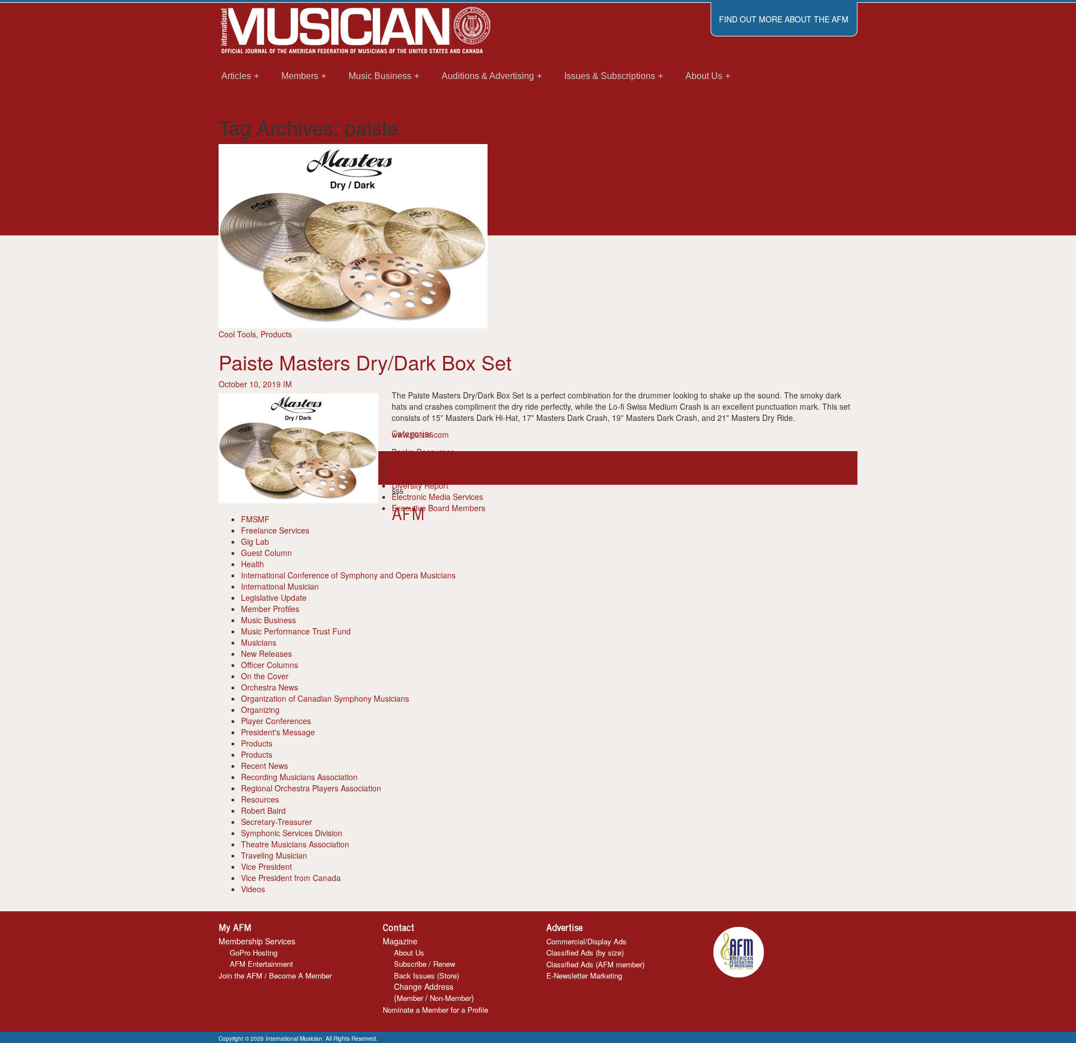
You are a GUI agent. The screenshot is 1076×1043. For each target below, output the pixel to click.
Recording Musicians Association (299, 776)
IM (287, 384)
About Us (409, 952)
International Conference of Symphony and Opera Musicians (348, 575)
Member (410, 998)
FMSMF (255, 519)
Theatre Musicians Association (295, 844)
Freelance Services (275, 530)
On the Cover (265, 676)
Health (252, 563)
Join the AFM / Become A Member (275, 975)
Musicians (258, 642)
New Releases (266, 653)
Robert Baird (263, 810)
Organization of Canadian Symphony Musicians (325, 698)
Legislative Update (274, 597)
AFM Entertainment (261, 963)
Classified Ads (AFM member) (595, 964)
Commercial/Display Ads (586, 941)
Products (276, 334)
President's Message (278, 732)
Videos (253, 888)
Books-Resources (423, 451)
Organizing (260, 709)
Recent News (264, 765)
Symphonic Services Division (291, 832)
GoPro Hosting (253, 952)
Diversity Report (420, 485)
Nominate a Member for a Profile (435, 1009)
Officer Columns (269, 664)
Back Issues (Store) (426, 975)
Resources (260, 799)
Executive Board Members (438, 507)
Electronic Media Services (437, 496)
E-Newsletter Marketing (584, 975)
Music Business (268, 619)
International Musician (280, 586)
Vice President (266, 866)
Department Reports (428, 474)
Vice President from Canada (291, 877)
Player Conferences (276, 720)
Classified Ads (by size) (585, 952)
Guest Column (266, 552)
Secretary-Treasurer (276, 821)
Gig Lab (255, 541)
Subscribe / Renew (424, 963)
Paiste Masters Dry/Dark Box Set (365, 361)
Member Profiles (270, 608)
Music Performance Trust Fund (296, 631)
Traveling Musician (274, 855)
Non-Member (450, 998)
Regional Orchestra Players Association (311, 788)
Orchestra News (269, 687)
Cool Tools (237, 334)
